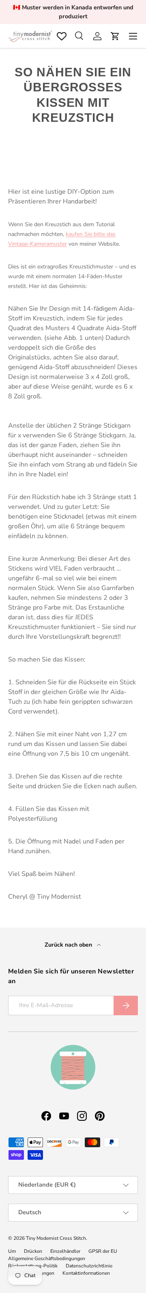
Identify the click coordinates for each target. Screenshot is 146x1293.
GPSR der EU (102, 1251)
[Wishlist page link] (62, 36)
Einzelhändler (65, 1251)
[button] (115, 36)
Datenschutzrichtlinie (89, 1266)
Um (12, 1251)
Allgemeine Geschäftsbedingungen (46, 1258)
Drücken (33, 1251)
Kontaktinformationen (86, 1273)
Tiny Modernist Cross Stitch (56, 1238)
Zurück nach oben (69, 945)
